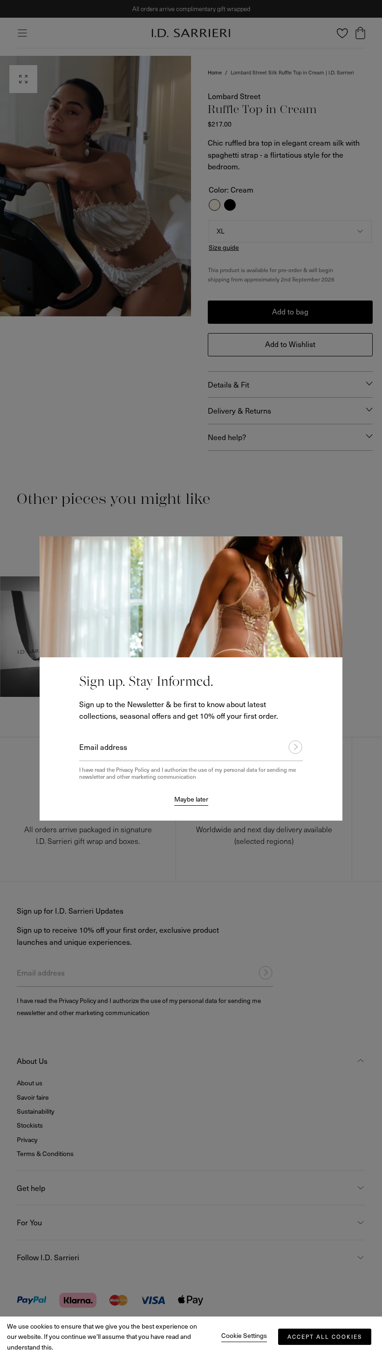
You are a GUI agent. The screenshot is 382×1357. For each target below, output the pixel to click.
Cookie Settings (244, 1335)
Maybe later (191, 799)
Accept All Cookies (324, 1336)
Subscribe (291, 747)
